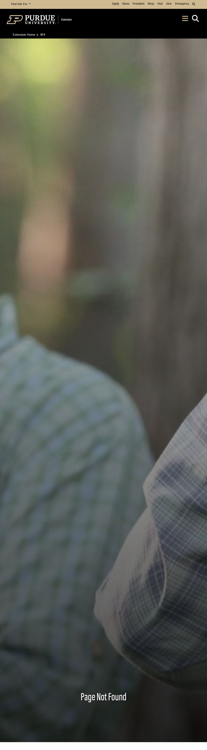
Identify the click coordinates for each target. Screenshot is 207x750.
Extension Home (24, 34)
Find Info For (19, 4)
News (125, 3)
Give (169, 3)
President (138, 3)
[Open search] (195, 20)
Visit (160, 3)
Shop (151, 3)
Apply (115, 3)
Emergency (182, 3)
